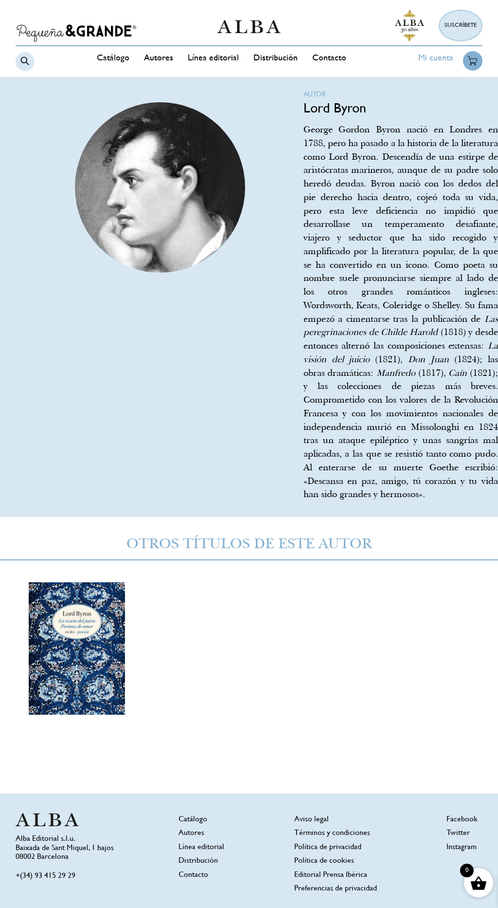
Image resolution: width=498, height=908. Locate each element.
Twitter (458, 833)
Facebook (462, 819)
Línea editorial (213, 58)
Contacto (329, 58)
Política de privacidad (327, 847)
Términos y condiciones (332, 833)
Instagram (461, 847)
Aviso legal (311, 819)
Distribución (275, 58)
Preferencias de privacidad (335, 888)
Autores (158, 58)
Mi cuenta (435, 58)
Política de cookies (324, 861)
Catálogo (113, 58)
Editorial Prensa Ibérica (330, 875)
